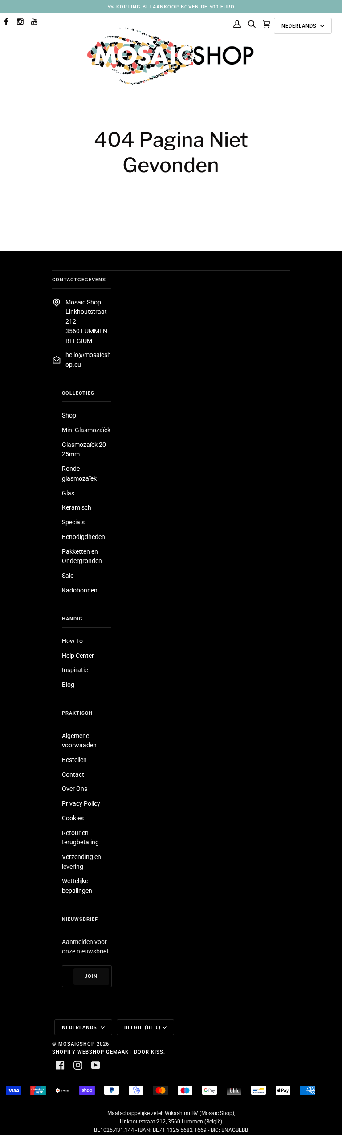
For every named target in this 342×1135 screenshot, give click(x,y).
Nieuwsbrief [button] (80, 919)
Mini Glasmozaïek (86, 430)
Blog (68, 684)
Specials (73, 522)
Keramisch (76, 507)
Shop (69, 415)
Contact (73, 774)
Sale (67, 575)
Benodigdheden (83, 536)
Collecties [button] (78, 393)
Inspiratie (75, 669)
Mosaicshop (76, 1044)
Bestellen (74, 759)
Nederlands (299, 26)
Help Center (78, 655)
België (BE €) (142, 1027)
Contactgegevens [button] (79, 279)
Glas (68, 493)
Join (91, 976)
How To (72, 641)
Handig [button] (72, 619)
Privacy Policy (81, 803)
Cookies (73, 818)
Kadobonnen (80, 590)
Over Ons (74, 788)
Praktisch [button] (77, 713)
